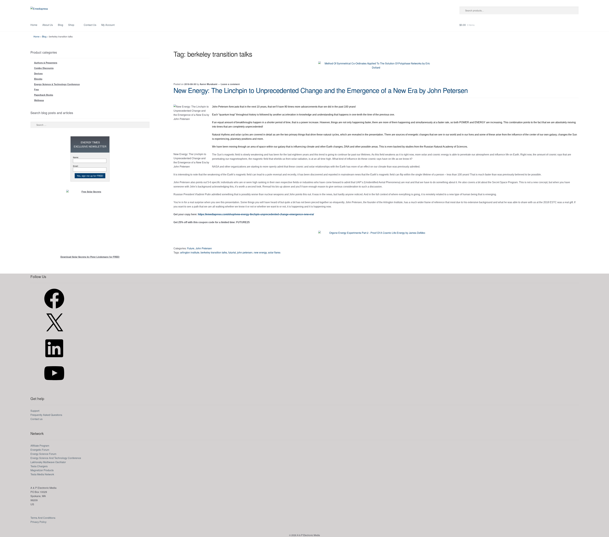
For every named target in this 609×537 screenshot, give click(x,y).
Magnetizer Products (42, 470)
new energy (260, 252)
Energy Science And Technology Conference (55, 458)
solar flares (274, 252)
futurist (232, 252)
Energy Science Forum (43, 454)
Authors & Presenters (45, 62)
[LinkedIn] (54, 359)
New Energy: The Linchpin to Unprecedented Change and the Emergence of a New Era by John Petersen (321, 90)
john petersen (244, 252)
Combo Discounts (44, 68)
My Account (108, 25)
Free (36, 89)
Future (190, 248)
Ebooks (38, 78)
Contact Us (90, 25)
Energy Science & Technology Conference (57, 84)
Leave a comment (230, 84)
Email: (75, 166)
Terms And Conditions (42, 518)
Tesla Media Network (42, 474)
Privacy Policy (38, 522)
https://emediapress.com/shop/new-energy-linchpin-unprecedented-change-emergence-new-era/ (256, 214)
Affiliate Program (39, 445)
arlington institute (189, 252)
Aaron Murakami (208, 84)
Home (33, 25)
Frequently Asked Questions (46, 415)
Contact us (36, 419)
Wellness (39, 100)
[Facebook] (54, 309)
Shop (71, 25)
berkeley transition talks (214, 252)
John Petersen (204, 248)
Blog (60, 25)
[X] (54, 334)
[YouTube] (54, 384)
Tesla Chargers (39, 466)
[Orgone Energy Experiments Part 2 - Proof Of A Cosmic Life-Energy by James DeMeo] (376, 238)
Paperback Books (43, 94)
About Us (47, 25)
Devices (38, 73)
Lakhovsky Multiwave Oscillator (48, 462)
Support (34, 411)
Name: (76, 157)
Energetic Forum (39, 450)
